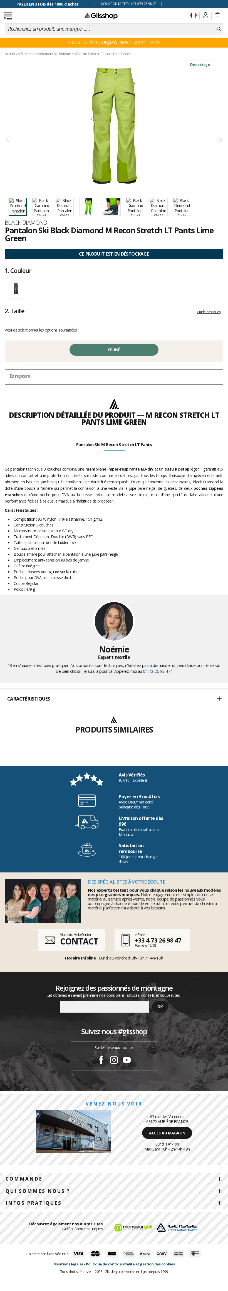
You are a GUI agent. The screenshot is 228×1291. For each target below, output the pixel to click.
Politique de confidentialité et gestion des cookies (130, 1264)
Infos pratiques (34, 1203)
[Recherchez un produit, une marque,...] (219, 29)
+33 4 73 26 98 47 (158, 940)
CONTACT (79, 941)
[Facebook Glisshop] (101, 1060)
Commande (24, 1179)
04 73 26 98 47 (156, 671)
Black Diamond (26, 222)
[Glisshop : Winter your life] (101, 15)
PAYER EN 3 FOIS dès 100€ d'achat (47, 4)
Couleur (18, 270)
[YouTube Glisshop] (127, 1060)
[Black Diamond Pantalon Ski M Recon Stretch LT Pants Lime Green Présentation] (114, 125)
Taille (14, 311)
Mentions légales (68, 1264)
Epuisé (114, 349)
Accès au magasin (167, 1133)
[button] (114, 699)
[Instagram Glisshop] (114, 1060)
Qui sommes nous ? (38, 1191)
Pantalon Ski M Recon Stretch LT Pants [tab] (114, 444)
